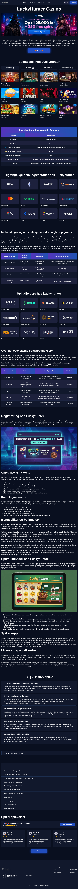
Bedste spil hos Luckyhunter (12, 771)
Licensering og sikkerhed (11, 801)
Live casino (28, 67)
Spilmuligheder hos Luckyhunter (13, 793)
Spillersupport (8, 797)
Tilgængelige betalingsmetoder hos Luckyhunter (18, 778)
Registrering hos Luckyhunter (13, 786)
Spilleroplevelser (9, 808)
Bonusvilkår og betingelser (12, 789)
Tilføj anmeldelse (67, 824)
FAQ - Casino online (10, 804)
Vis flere (39, 851)
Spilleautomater (66, 67)
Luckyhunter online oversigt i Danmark (15, 774)
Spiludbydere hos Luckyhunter (13, 782)
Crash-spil (47, 67)
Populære (9, 67)
